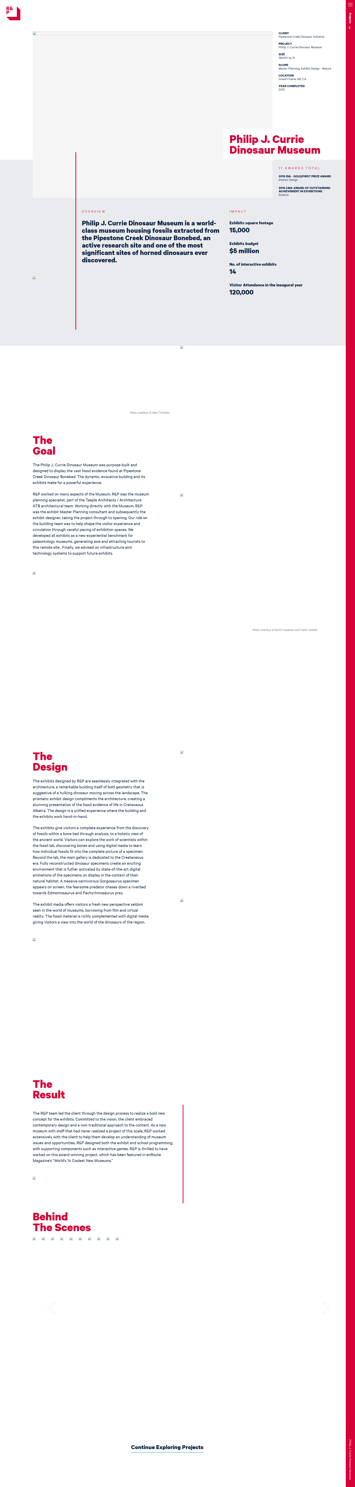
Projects (350, 18)
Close (339, 6)
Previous (57, 1307)
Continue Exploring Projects (167, 1447)
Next (321, 1307)
